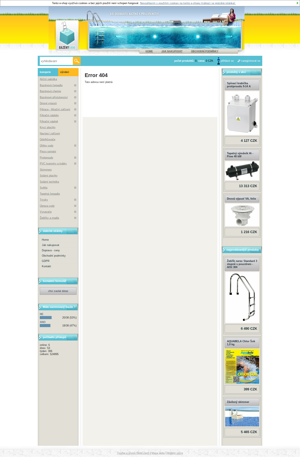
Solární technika (49, 181)
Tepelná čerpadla (50, 193)
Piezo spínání (48, 151)
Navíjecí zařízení (50, 133)
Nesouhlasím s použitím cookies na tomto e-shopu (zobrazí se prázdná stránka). (188, 3)
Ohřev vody (46, 145)
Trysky (44, 199)
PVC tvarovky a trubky (53, 163)
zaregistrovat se (250, 60)
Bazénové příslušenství (54, 97)
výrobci (64, 72)
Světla (43, 187)
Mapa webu (158, 453)
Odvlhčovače (47, 139)
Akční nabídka (48, 79)
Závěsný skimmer (238, 401)
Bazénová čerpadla (51, 85)
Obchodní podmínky (204, 51)
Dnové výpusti (48, 103)
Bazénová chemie (50, 91)
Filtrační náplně (49, 121)
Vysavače (46, 211)
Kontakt (46, 266)
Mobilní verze (175, 453)
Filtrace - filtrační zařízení (55, 109)
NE (41, 314)
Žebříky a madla (49, 217)
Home (149, 51)
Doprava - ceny (51, 250)
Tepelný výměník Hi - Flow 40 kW (240, 155)
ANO (43, 322)
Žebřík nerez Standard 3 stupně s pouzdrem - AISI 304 (242, 264)
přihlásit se (227, 60)
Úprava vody (47, 205)
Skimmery (46, 169)
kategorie (45, 72)
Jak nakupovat (171, 51)
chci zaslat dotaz (58, 291)
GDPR (45, 261)
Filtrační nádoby (49, 115)
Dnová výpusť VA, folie (241, 198)
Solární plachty (49, 175)
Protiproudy (46, 157)
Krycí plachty (48, 127)
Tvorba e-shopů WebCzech (133, 453)
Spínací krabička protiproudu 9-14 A (239, 85)
